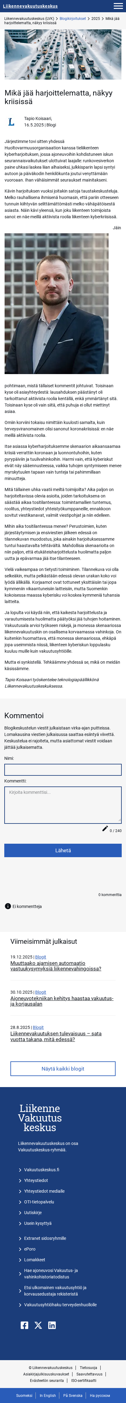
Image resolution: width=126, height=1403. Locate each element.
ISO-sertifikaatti (83, 1381)
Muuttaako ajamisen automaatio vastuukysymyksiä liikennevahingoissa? (55, 966)
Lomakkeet (34, 1259)
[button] (118, 6)
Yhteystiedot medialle (44, 1191)
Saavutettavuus (89, 1374)
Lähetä (63, 850)
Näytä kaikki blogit (63, 1069)
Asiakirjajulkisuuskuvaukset (46, 1374)
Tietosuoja (88, 1368)
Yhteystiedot (36, 1180)
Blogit (40, 957)
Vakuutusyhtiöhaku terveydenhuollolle (60, 1304)
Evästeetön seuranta (47, 1381)
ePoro (29, 1249)
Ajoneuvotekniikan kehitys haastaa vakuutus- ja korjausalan (61, 1001)
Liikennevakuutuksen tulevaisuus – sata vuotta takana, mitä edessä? (56, 1036)
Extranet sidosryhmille (45, 1238)
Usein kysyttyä (38, 1223)
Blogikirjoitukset (73, 19)
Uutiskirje (33, 1212)
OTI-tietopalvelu (39, 1201)
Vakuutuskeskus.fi (41, 1169)
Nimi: (9, 758)
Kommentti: (15, 780)
